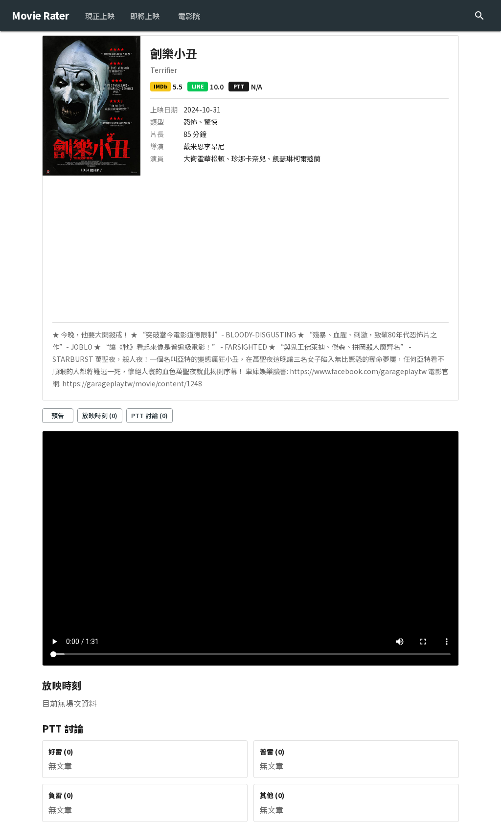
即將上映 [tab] (144, 15)
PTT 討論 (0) (149, 415)
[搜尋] (479, 15)
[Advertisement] (250, 248)
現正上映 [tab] (99, 15)
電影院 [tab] (189, 15)
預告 (57, 415)
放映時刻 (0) (99, 415)
